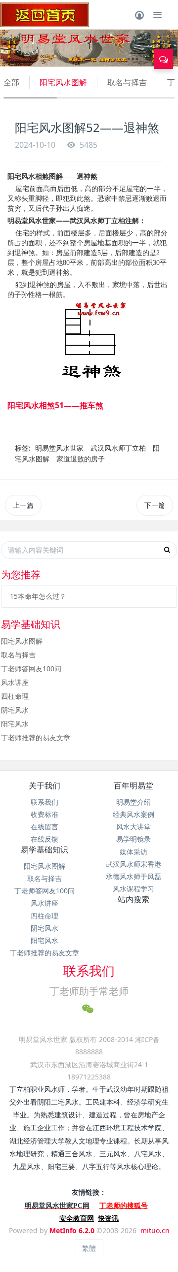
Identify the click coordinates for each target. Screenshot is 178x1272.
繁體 (89, 1248)
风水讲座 (15, 682)
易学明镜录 (133, 839)
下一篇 (154, 505)
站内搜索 (133, 899)
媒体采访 (133, 851)
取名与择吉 (127, 82)
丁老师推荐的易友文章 (35, 737)
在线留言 (44, 826)
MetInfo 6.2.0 (71, 1230)
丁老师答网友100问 (31, 668)
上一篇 (23, 505)
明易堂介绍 (133, 802)
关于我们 (44, 785)
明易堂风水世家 (59, 448)
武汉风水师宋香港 (133, 864)
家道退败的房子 (80, 458)
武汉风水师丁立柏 (118, 448)
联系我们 (44, 802)
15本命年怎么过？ (38, 596)
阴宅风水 (15, 710)
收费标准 (44, 814)
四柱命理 (15, 696)
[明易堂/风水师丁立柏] (44, 15)
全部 (11, 82)
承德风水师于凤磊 (133, 876)
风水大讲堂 (133, 826)
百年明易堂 (133, 785)
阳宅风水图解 (63, 82)
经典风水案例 (133, 814)
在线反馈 (44, 839)
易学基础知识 (44, 849)
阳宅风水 (15, 723)
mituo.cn (155, 1230)
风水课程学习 (133, 888)
